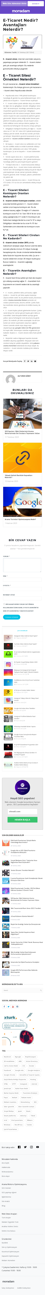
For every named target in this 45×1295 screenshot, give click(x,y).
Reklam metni (26, 1098)
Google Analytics (34, 1070)
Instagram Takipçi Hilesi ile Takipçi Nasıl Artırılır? (26, 699)
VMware (30, 1120)
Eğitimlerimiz (6, 1197)
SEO (35, 1102)
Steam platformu (10, 1116)
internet (34, 1084)
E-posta (7, 585)
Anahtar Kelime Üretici (10, 1226)
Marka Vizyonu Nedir (11, 1093)
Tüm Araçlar (6, 1218)
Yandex (29, 1125)
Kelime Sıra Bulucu (8, 1231)
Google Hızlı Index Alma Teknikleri (24, 708)
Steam (28, 1111)
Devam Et (35, 4)
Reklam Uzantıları (10, 1102)
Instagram (23, 1084)
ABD (20, 1061)
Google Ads (19, 1070)
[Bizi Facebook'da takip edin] (19, 1147)
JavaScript (7, 1088)
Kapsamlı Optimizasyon (10, 1256)
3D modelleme (9, 1061)
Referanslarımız (7, 1172)
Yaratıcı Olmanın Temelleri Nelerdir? (22, 870)
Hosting (33, 1079)
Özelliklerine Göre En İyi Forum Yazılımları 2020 (27, 681)
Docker (31, 1066)
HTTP (14, 1084)
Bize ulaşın (6, 1176)
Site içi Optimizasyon (9, 1247)
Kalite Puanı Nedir (21, 1088)
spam (20, 1111)
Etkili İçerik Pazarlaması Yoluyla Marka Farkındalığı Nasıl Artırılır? (23, 841)
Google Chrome (9, 1075)
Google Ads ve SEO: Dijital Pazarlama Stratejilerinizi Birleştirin (23, 851)
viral (5, 1120)
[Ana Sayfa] (21, 11)
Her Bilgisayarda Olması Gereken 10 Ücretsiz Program (25, 754)
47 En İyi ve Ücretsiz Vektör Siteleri (24, 690)
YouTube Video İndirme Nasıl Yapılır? (25, 644)
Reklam (14, 1098)
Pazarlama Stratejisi (30, 1093)
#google (18, 1057)
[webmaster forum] (18, 1029)
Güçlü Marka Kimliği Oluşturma (15, 1079)
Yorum (6, 556)
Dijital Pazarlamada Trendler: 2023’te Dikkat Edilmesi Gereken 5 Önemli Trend (25, 889)
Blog (3, 1206)
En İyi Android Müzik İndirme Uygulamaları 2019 (27, 653)
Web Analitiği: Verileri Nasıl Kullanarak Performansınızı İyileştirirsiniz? (23, 953)
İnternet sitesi (9, 595)
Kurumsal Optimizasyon (10, 1252)
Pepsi (6, 1098)
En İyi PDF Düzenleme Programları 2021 (26, 745)
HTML (6, 1084)
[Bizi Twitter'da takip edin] (25, 1147)
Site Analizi (6, 1201)
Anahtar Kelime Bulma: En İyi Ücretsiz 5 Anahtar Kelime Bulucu (26, 764)
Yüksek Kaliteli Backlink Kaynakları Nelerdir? (18, 476)
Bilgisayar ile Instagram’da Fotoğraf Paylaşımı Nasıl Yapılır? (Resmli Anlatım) (26, 671)
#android (7, 1057)
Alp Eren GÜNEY (24, 376)
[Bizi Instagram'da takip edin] (31, 1147)
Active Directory (32, 1061)
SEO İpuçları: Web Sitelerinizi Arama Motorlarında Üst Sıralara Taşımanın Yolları (22, 432)
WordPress (18, 1125)
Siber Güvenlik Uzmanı (26, 1107)
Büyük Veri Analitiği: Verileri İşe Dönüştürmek (26, 924)
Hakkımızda (6, 1167)
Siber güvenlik (9, 1107)
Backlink (5, 1243)
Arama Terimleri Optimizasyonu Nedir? (20, 519)
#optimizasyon (30, 1057)
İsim (5, 576)
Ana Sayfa (5, 1163)
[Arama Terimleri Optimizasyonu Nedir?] (22, 502)
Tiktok (33, 1116)
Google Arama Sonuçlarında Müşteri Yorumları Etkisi (25, 735)
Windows (7, 1125)
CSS (23, 1066)
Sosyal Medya (9, 1111)
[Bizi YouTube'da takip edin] (37, 1147)
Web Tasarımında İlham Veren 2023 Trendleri (26, 908)
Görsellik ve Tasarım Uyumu (30, 1075)
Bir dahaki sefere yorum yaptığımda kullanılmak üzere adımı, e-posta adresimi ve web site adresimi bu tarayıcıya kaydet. (20, 607)
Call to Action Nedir (11, 1066)
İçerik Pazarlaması (10, 1129)
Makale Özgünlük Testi (10, 1222)
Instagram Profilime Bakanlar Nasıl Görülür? (24, 717)
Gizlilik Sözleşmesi (23, 1288)
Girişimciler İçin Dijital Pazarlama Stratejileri (25, 962)
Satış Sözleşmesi (8, 1288)
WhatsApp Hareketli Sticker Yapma (24, 726)
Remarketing (25, 1102)
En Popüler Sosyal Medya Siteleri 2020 (25, 662)
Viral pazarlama (17, 1120)
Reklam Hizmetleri (8, 1260)
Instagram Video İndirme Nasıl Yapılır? (26, 636)
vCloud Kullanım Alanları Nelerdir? (22, 916)
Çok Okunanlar (22, 630)
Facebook (7, 1070)
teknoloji (23, 1116)
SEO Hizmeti (6, 1188)
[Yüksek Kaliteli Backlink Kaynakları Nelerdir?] (22, 458)
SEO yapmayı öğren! (9, 1192)
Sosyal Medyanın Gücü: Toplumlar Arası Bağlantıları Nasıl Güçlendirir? (24, 861)
